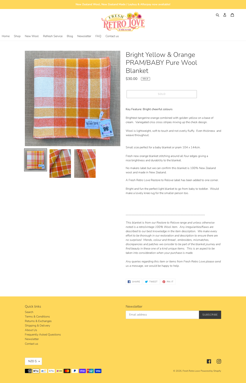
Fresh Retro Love (191, 371)
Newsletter (32, 339)
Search (29, 312)
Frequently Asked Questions (43, 335)
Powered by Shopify (211, 371)
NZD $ (32, 361)
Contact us (31, 344)
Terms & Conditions (37, 317)
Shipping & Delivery (37, 326)
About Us (31, 330)
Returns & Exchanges (38, 321)
